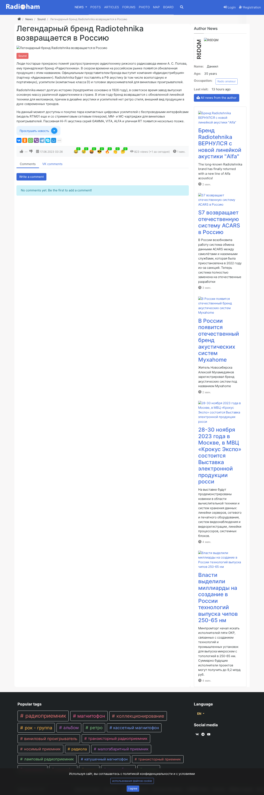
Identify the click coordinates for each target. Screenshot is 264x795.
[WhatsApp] (30, 140)
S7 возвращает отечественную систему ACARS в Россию (219, 222)
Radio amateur (226, 81)
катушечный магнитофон (105, 759)
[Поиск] (184, 7)
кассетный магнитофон (135, 727)
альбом (70, 727)
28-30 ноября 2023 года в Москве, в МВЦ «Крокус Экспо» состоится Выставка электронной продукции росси (219, 455)
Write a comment (31, 177)
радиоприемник (45, 716)
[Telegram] (42, 140)
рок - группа (38, 727)
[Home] (19, 19)
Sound (22, 55)
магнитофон (90, 716)
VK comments (52, 164)
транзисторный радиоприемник (117, 738)
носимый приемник (42, 749)
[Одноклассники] (24, 140)
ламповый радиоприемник (48, 759)
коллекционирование (139, 716)
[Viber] (36, 140)
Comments (28, 164)
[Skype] (47, 140)
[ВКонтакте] (18, 140)
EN (199, 714)
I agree (132, 788)
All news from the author (218, 98)
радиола (78, 749)
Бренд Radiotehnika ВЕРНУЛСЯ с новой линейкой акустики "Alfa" (219, 143)
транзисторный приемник (159, 759)
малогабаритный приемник (122, 749)
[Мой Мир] (53, 140)
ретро (96, 727)
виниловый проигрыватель (50, 738)
